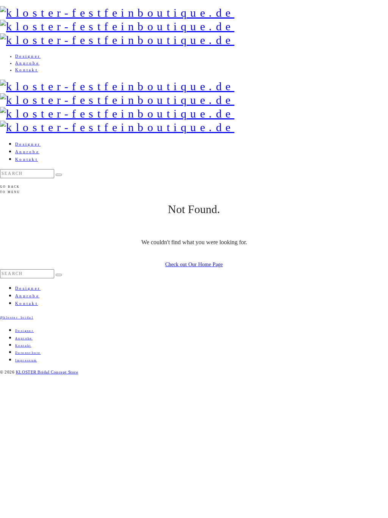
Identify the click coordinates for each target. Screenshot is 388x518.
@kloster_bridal (16, 317)
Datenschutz (28, 353)
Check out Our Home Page (194, 264)
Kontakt (26, 69)
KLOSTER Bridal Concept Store (47, 372)
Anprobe (27, 63)
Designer (28, 56)
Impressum (26, 360)
